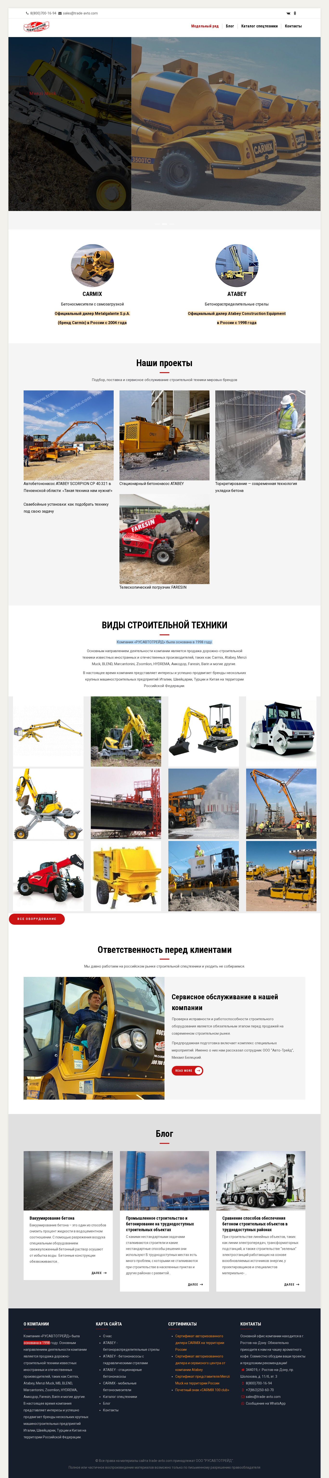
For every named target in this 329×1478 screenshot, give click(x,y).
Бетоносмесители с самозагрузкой (92, 304)
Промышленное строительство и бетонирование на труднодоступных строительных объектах (160, 1224)
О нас (107, 1336)
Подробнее (42, 149)
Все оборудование (36, 919)
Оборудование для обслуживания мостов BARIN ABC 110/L (125, 823)
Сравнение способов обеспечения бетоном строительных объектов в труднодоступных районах (255, 1224)
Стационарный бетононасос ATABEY (151, 483)
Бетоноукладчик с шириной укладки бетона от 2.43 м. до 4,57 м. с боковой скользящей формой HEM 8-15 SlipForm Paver (203, 888)
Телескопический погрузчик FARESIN (152, 587)
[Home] (36, 28)
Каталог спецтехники (259, 26)
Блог (230, 26)
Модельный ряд (205, 26)
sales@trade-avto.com (263, 1397)
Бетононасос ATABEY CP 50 (123, 902)
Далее (97, 1273)
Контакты (293, 26)
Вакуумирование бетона (52, 1218)
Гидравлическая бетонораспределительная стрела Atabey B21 (278, 823)
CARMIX (92, 294)
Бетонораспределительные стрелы (237, 304)
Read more (183, 1070)
